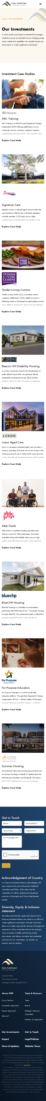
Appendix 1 (27, 1065)
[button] (40, 4)
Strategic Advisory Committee (32, 1013)
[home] (15, 4)
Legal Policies (32, 1039)
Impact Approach (9, 1011)
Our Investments (10, 1032)
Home (4, 18)
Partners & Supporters (34, 1019)
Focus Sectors (7, 1000)
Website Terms (32, 1046)
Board (27, 1005)
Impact (5, 1039)
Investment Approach (10, 1005)
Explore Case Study (11, 140)
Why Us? (5, 1016)
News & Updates (10, 1046)
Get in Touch (32, 1032)
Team (27, 1000)
